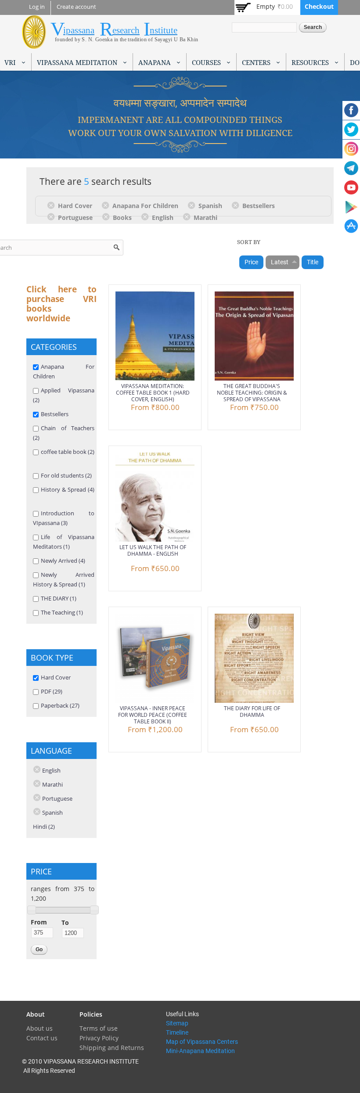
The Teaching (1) (62, 612)
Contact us (42, 1038)
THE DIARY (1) (58, 598)
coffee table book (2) (67, 452)
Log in (37, 7)
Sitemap (177, 1023)
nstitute (163, 30)
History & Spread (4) (67, 489)
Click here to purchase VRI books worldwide (61, 304)
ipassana (78, 30)
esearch (126, 30)
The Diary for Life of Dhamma (252, 711)
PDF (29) (51, 691)
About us (39, 1028)
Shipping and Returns (111, 1047)
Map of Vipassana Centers (202, 1041)
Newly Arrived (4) (63, 560)
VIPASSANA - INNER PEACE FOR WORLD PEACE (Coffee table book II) (152, 715)
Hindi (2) (44, 827)
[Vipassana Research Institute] (34, 44)
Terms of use (98, 1028)
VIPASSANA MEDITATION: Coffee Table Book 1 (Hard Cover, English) (153, 393)
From (39, 922)
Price (251, 262)
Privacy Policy (99, 1038)
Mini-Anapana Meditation (200, 1050)
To (65, 922)
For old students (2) (66, 475)
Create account (76, 7)
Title (312, 262)
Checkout (319, 6)
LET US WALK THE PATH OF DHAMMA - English (152, 550)
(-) (52, 205)
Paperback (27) (60, 705)
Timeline (177, 1032)
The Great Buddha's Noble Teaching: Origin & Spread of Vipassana (252, 393)
